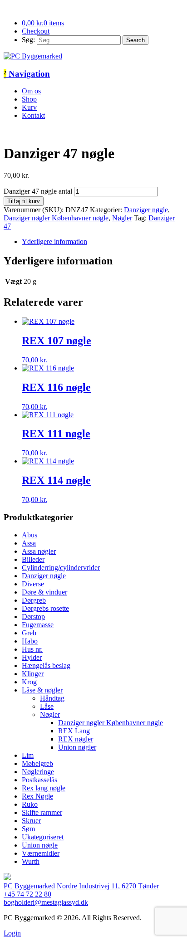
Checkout (35, 31)
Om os (31, 91)
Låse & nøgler (42, 690)
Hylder (32, 657)
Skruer (31, 820)
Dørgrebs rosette (45, 608)
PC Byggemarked (29, 886)
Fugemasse (38, 625)
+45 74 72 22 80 (27, 894)
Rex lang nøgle (43, 788)
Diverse (33, 584)
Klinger (33, 674)
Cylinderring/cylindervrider (61, 567)
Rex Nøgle (37, 796)
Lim (28, 755)
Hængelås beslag (46, 665)
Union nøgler (77, 747)
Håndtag (52, 698)
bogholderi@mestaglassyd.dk (46, 902)
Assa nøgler (39, 551)
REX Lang (74, 731)
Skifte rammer (42, 812)
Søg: (28, 40)
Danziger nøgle (146, 210)
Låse (47, 706)
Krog (29, 682)
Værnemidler (40, 853)
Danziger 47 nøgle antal (38, 191)
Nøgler (122, 218)
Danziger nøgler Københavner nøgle (56, 218)
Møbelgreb (37, 763)
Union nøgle (40, 845)
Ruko (30, 804)
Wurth (30, 861)
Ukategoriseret (43, 837)
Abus (29, 535)
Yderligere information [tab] (54, 241)
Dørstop (33, 616)
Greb (29, 633)
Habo (30, 641)
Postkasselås (39, 780)
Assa (29, 543)
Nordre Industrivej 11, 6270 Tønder (108, 886)
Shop (29, 99)
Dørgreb (34, 600)
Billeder (33, 559)
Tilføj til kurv (23, 201)
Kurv (29, 107)
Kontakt (33, 115)
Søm (28, 829)
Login (12, 933)
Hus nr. (32, 649)
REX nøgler (75, 739)
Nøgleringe (38, 771)
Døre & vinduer (44, 592)
